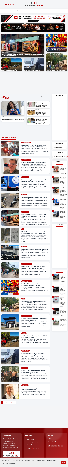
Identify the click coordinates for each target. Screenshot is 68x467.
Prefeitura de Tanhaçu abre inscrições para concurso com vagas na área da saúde (33, 163)
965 (12, 402)
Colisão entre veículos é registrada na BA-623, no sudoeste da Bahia (34, 336)
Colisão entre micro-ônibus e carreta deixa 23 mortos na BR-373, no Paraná (34, 302)
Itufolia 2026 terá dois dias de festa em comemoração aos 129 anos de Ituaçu (32, 284)
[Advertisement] (34, 83)
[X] (55, 446)
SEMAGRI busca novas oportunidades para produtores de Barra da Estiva (33, 371)
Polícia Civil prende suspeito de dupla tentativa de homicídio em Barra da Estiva (63, 278)
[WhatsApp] (62, 446)
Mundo (55, 11)
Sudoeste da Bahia (41, 11)
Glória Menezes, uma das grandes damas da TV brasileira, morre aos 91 (34, 388)
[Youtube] (52, 446)
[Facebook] (59, 446)
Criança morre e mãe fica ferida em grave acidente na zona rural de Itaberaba (33, 267)
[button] (4, 45)
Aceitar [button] (63, 462)
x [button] (66, 458)
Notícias (17, 11)
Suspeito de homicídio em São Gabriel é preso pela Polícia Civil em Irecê (34, 319)
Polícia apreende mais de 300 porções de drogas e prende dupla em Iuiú (41, 105)
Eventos (29, 448)
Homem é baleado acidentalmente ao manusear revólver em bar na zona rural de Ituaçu (63, 301)
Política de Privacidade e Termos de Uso (33, 443)
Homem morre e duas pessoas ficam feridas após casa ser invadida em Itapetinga (33, 145)
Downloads (36, 448)
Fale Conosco (52, 439)
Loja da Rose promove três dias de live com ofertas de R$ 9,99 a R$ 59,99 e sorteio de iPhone (33, 216)
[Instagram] (49, 446)
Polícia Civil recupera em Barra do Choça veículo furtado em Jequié (32, 354)
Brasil (50, 11)
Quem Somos (30, 439)
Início (12, 11)
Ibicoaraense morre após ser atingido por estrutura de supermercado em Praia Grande (63, 323)
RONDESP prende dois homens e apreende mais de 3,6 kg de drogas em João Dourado (33, 232)
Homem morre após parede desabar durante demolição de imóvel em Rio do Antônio (33, 180)
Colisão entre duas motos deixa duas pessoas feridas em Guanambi (34, 197)
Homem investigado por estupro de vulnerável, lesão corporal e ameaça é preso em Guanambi (34, 250)
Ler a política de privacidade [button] (9, 463)
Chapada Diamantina (28, 11)
